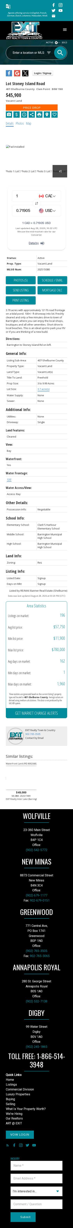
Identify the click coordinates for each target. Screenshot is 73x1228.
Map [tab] (28, 123)
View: (9, 444)
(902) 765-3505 (36, 951)
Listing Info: (15, 571)
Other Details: (17, 502)
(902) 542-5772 (36, 850)
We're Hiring (14, 1114)
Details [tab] (10, 123)
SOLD (64, 42)
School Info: (15, 518)
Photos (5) (21, 280)
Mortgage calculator (52, 290)
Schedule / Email (52, 280)
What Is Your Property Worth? (26, 1109)
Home (10, 1080)
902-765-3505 (32, 734)
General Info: (16, 353)
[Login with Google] (17, 75)
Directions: (13, 339)
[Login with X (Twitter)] (25, 75)
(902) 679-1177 (36, 895)
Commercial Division (20, 1089)
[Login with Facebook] (9, 75)
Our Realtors (14, 1118)
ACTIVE (49, 42)
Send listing (21, 290)
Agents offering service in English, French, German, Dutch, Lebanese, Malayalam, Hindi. (27, 14)
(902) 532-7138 (36, 1001)
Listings (11, 1084)
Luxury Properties (18, 1094)
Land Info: (14, 555)
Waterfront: (14, 459)
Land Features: (15, 430)
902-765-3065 (40, 956)
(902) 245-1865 (36, 1047)
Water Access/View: (19, 488)
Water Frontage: (17, 473)
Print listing (20, 300)
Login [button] (42, 73)
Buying (10, 1099)
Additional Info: (18, 409)
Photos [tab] (20, 123)
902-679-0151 (40, 900)
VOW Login (19, 1134)
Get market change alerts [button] (36, 713)
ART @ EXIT (14, 1123)
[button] (8, 7)
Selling (10, 1104)
